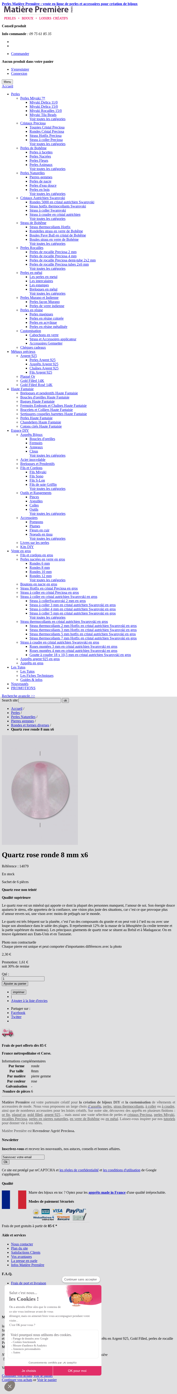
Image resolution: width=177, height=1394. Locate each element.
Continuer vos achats (17, 1376)
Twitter (16, 1017)
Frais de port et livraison (28, 1283)
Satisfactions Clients (25, 1252)
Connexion (19, 73)
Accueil (7, 86)
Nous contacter (22, 1244)
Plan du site (19, 1248)
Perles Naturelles (23, 717)
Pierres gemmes (22, 721)
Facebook (18, 1013)
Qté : (5, 974)
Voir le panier (43, 1376)
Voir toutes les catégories (47, 119)
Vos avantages (21, 1257)
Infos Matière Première (27, 1265)
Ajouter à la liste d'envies (29, 1001)
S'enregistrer (20, 69)
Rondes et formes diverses (30, 725)
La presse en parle (24, 1261)
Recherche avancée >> (18, 696)
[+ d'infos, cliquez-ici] (59, 1222)
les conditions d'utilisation (121, 1170)
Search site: (10, 700)
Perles (15, 713)
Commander (20, 54)
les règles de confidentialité (79, 1170)
